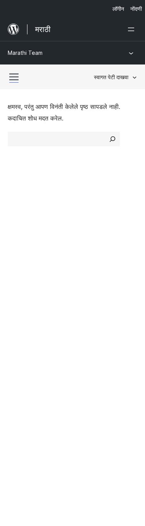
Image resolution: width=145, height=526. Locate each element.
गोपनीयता (18, 252)
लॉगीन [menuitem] (118, 8)
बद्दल (13, 211)
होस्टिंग (16, 239)
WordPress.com (34, 344)
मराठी (32, 420)
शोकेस (84, 211)
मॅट (15, 358)
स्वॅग (81, 319)
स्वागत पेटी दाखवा (111, 77)
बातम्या (15, 225)
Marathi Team (25, 52)
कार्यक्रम (87, 291)
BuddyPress (29, 385)
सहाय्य (15, 291)
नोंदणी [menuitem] (136, 8)
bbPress (23, 371)
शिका (13, 278)
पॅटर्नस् (84, 252)
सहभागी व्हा (89, 278)
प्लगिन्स (85, 239)
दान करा (90, 305)
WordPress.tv (31, 319)
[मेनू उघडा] (132, 29)
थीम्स (83, 225)
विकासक (17, 305)
